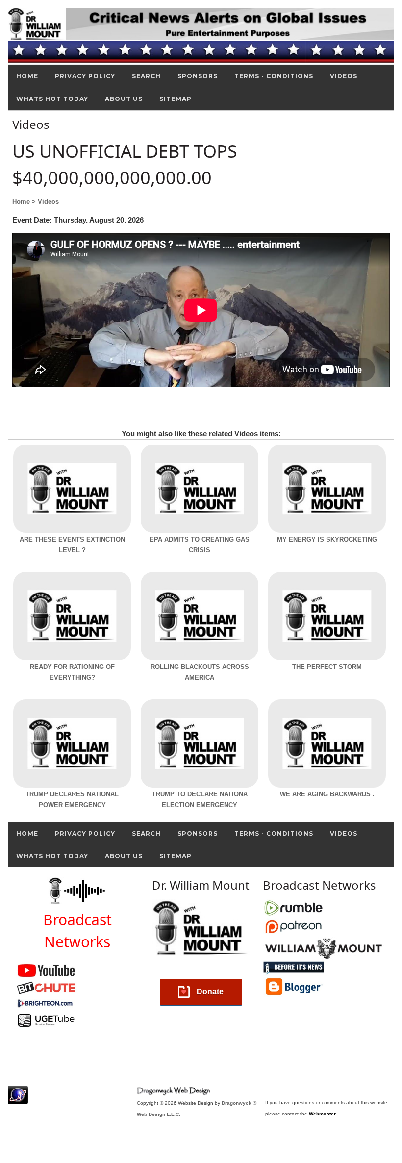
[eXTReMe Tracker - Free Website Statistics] (18, 1099)
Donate (210, 992)
